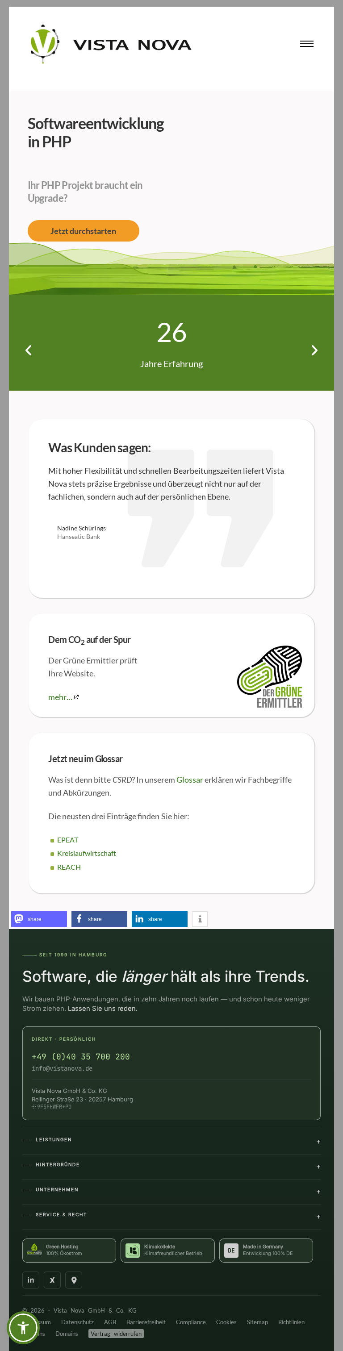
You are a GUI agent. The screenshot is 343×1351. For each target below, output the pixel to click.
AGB (110, 1322)
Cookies (226, 1322)
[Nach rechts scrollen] (313, 350)
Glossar (189, 779)
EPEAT (67, 839)
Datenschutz (77, 1322)
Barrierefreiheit (146, 1322)
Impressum (36, 1322)
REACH (69, 867)
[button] (23, 1327)
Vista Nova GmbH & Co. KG (95, 1310)
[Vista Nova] (111, 44)
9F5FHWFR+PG (54, 1106)
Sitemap (257, 1322)
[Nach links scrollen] (29, 350)
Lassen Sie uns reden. (103, 1008)
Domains (68, 1333)
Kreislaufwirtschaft (86, 853)
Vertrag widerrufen (116, 1333)
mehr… (60, 697)
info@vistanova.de (62, 1068)
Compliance (191, 1322)
